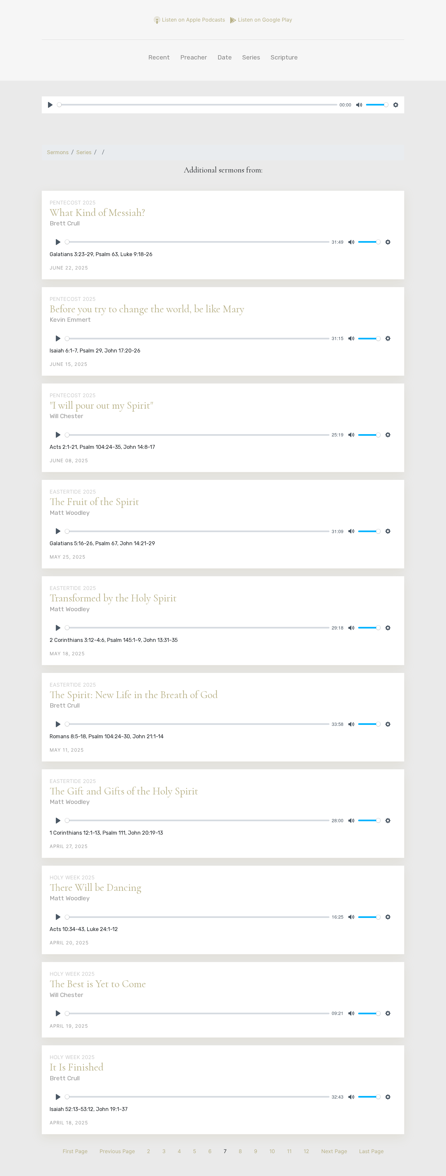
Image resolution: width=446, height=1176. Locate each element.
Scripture (284, 57)
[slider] (197, 105)
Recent (159, 57)
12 (306, 1151)
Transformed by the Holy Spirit (113, 598)
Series (251, 57)
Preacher (193, 57)
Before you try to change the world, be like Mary (147, 308)
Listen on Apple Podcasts (193, 19)
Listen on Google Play (264, 19)
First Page (75, 1151)
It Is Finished (77, 1067)
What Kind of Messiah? (97, 212)
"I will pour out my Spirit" (101, 405)
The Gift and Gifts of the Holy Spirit (124, 791)
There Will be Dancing (95, 887)
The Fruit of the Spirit (94, 501)
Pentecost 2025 (73, 202)
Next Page (334, 1151)
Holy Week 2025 (72, 877)
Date (224, 57)
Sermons (58, 152)
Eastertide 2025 (73, 491)
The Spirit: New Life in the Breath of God (134, 694)
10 (272, 1151)
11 (289, 1151)
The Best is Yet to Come (98, 983)
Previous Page (117, 1151)
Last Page (371, 1151)
